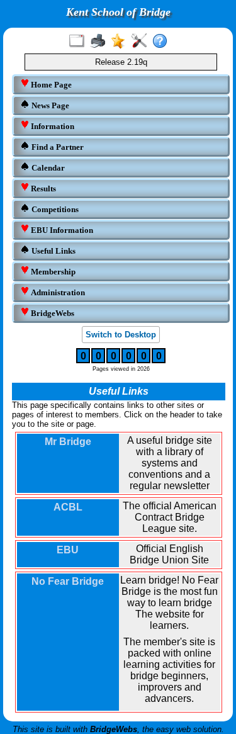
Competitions (54, 209)
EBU (68, 550)
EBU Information (61, 230)
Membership (52, 271)
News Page (49, 105)
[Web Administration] (142, 41)
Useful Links (53, 251)
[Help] (162, 41)
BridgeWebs (51, 313)
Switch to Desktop (121, 334)
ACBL (67, 507)
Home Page (50, 84)
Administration (57, 292)
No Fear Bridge (67, 581)
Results (42, 188)
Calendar (47, 167)
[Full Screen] (79, 41)
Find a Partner (57, 147)
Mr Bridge (68, 441)
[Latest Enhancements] (121, 41)
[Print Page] (100, 41)
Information (51, 126)
